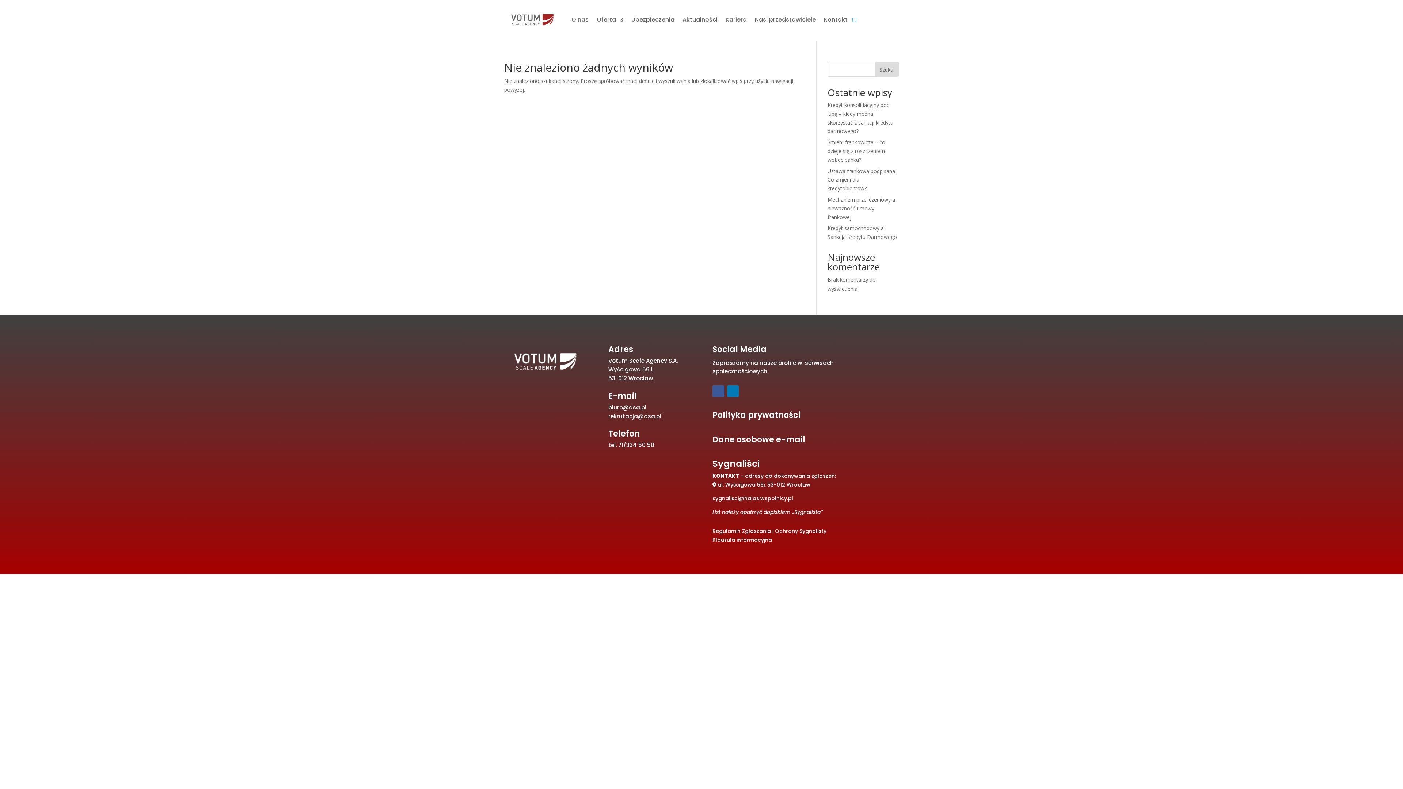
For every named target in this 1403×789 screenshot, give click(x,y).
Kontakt (836, 19)
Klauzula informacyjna (742, 540)
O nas (580, 19)
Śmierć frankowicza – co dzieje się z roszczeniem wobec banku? (856, 151)
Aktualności (700, 19)
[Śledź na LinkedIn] (733, 391)
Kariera (736, 19)
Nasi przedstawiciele (785, 19)
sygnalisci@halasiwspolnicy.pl (752, 498)
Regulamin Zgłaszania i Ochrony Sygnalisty (769, 531)
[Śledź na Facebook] (718, 391)
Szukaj (887, 69)
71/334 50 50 (636, 445)
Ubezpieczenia (652, 19)
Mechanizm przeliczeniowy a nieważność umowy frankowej (861, 208)
